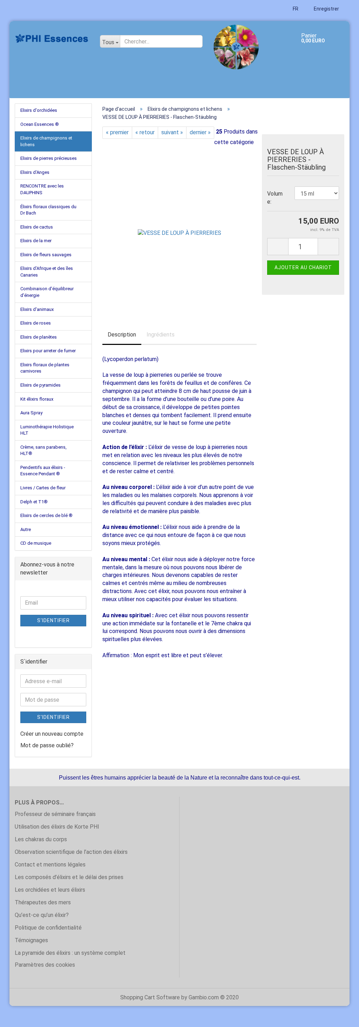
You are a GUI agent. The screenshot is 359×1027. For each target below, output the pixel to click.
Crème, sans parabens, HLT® (43, 450)
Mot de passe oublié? (47, 745)
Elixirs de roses (35, 323)
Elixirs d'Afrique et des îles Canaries (46, 272)
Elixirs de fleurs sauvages (46, 254)
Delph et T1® (34, 501)
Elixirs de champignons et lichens (46, 141)
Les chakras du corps (41, 839)
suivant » (172, 132)
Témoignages (31, 940)
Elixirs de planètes (38, 337)
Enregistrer (326, 9)
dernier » (200, 132)
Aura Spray (31, 412)
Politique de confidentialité (48, 927)
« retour (145, 132)
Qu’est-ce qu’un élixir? (42, 915)
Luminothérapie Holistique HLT (47, 430)
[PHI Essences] (52, 38)
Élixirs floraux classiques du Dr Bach (48, 210)
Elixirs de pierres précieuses (48, 158)
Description (122, 334)
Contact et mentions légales (50, 864)
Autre (25, 529)
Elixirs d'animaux (37, 309)
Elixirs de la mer (36, 240)
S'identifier (53, 620)
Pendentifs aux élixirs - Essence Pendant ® (42, 471)
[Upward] (339, 1016)
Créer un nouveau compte (51, 733)
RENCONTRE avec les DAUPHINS (42, 189)
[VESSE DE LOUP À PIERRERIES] (179, 226)
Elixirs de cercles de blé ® (46, 515)
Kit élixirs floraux (36, 399)
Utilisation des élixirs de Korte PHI (57, 826)
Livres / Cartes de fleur (43, 487)
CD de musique (35, 543)
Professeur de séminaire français (55, 814)
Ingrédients (161, 334)
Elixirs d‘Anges (34, 172)
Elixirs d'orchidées (38, 110)
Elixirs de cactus (36, 227)
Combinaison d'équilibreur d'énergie (47, 292)
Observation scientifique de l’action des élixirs (71, 852)
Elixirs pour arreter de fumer (48, 350)
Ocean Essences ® (39, 124)
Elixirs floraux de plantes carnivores (44, 368)
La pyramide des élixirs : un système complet (70, 953)
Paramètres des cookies (45, 964)
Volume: (275, 197)
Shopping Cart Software (150, 997)
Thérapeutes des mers (43, 902)
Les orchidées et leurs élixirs (50, 889)
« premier (117, 132)
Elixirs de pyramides (40, 385)
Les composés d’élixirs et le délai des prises (69, 877)
